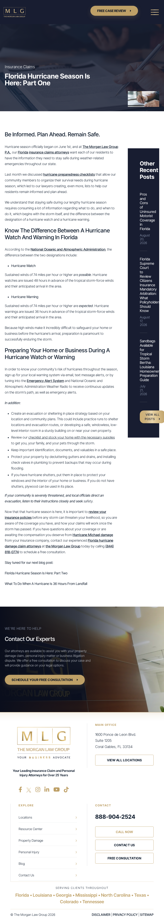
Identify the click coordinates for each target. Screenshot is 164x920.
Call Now (124, 832)
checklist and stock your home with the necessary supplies (71, 437)
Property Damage (31, 840)
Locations (25, 817)
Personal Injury (29, 852)
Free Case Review (111, 11)
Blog (22, 864)
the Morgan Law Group (63, 546)
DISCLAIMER (101, 915)
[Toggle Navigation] (154, 12)
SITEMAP (147, 915)
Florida (23, 152)
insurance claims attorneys (49, 152)
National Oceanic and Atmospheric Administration (68, 249)
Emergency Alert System (45, 381)
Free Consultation (124, 858)
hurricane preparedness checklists (69, 174)
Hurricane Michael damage (93, 535)
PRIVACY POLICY (125, 915)
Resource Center (30, 829)
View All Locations (124, 760)
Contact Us (26, 875)
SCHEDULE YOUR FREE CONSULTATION (42, 680)
